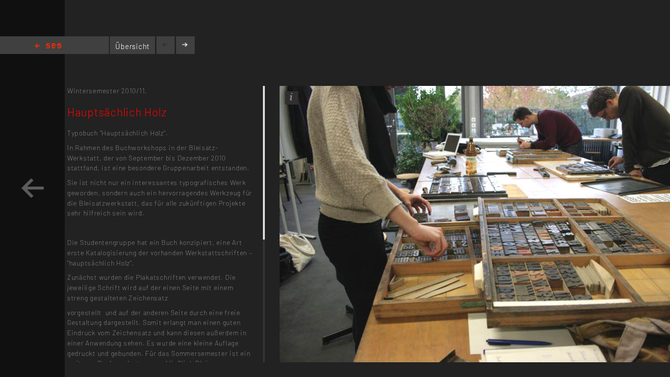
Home (48, 46)
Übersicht (132, 46)
